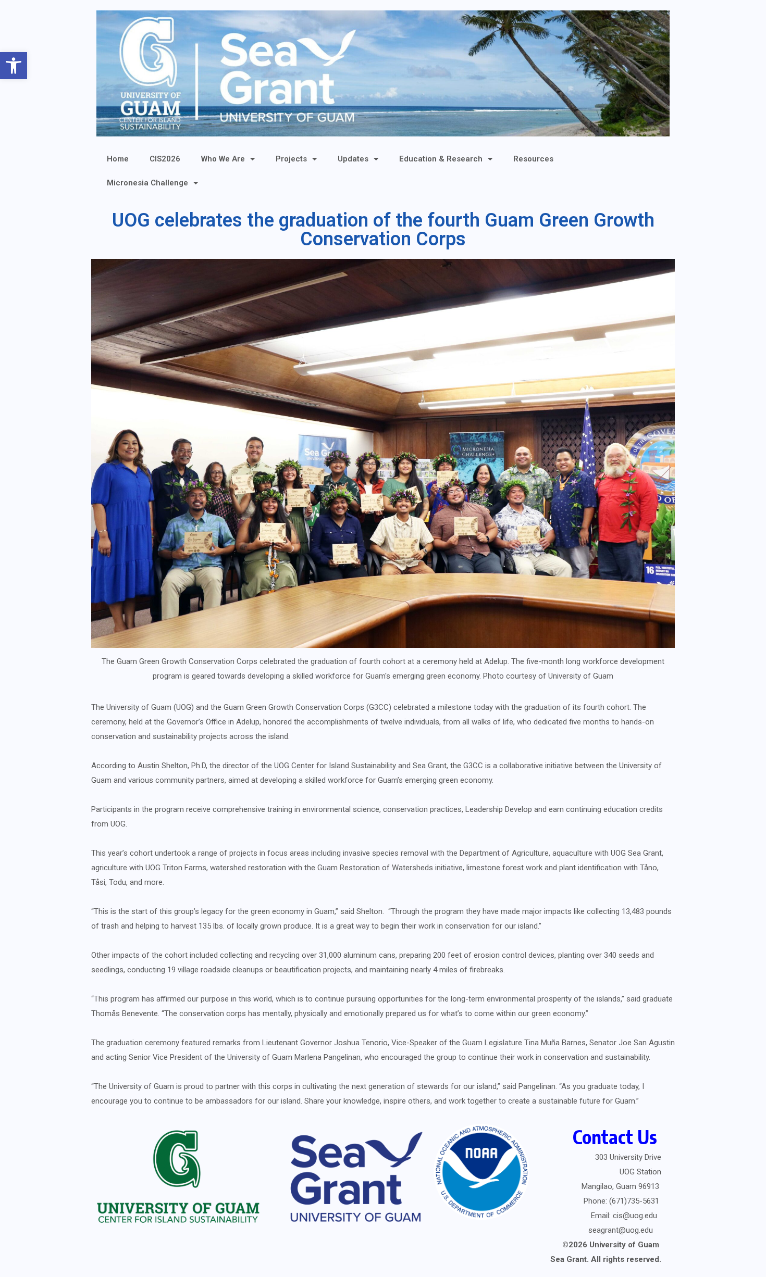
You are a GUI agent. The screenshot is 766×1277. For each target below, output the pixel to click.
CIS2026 (165, 159)
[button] (13, 65)
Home (118, 159)
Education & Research (441, 159)
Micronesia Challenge (147, 182)
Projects (291, 159)
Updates (353, 159)
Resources (533, 159)
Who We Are (223, 159)
